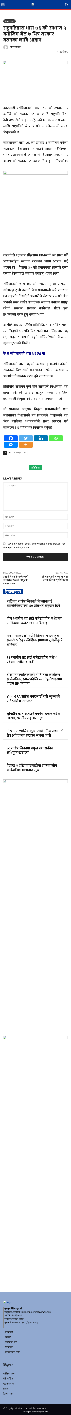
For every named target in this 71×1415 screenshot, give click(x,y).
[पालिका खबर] (6, 47)
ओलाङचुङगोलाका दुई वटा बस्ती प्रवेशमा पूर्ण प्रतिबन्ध (55, 579)
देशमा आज (9, 21)
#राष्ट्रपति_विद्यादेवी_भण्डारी (17, 452)
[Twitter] (26, 438)
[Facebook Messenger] (11, 445)
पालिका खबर (15, 47)
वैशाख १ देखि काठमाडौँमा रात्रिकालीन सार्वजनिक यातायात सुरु (32, 768)
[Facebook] (11, 438)
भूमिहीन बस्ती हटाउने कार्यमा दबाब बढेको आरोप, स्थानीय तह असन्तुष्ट (34, 716)
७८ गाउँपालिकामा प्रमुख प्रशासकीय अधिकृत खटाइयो (30, 750)
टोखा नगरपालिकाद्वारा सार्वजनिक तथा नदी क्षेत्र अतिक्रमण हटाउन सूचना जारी (35, 733)
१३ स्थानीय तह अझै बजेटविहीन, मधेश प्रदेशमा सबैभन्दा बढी (31, 660)
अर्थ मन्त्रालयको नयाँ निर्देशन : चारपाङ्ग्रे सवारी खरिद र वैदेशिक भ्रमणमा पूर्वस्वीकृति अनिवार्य (35, 640)
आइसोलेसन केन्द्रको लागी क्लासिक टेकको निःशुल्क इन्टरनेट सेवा (15, 580)
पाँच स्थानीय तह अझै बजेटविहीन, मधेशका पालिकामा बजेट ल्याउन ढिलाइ (34, 621)
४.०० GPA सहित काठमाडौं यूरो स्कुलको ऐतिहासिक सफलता (33, 698)
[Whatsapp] (56, 438)
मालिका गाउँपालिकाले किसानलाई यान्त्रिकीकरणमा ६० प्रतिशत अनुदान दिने (33, 603)
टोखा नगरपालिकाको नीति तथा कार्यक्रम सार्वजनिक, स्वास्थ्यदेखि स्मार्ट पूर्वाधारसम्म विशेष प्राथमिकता (34, 679)
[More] (26, 445)
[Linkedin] (41, 438)
